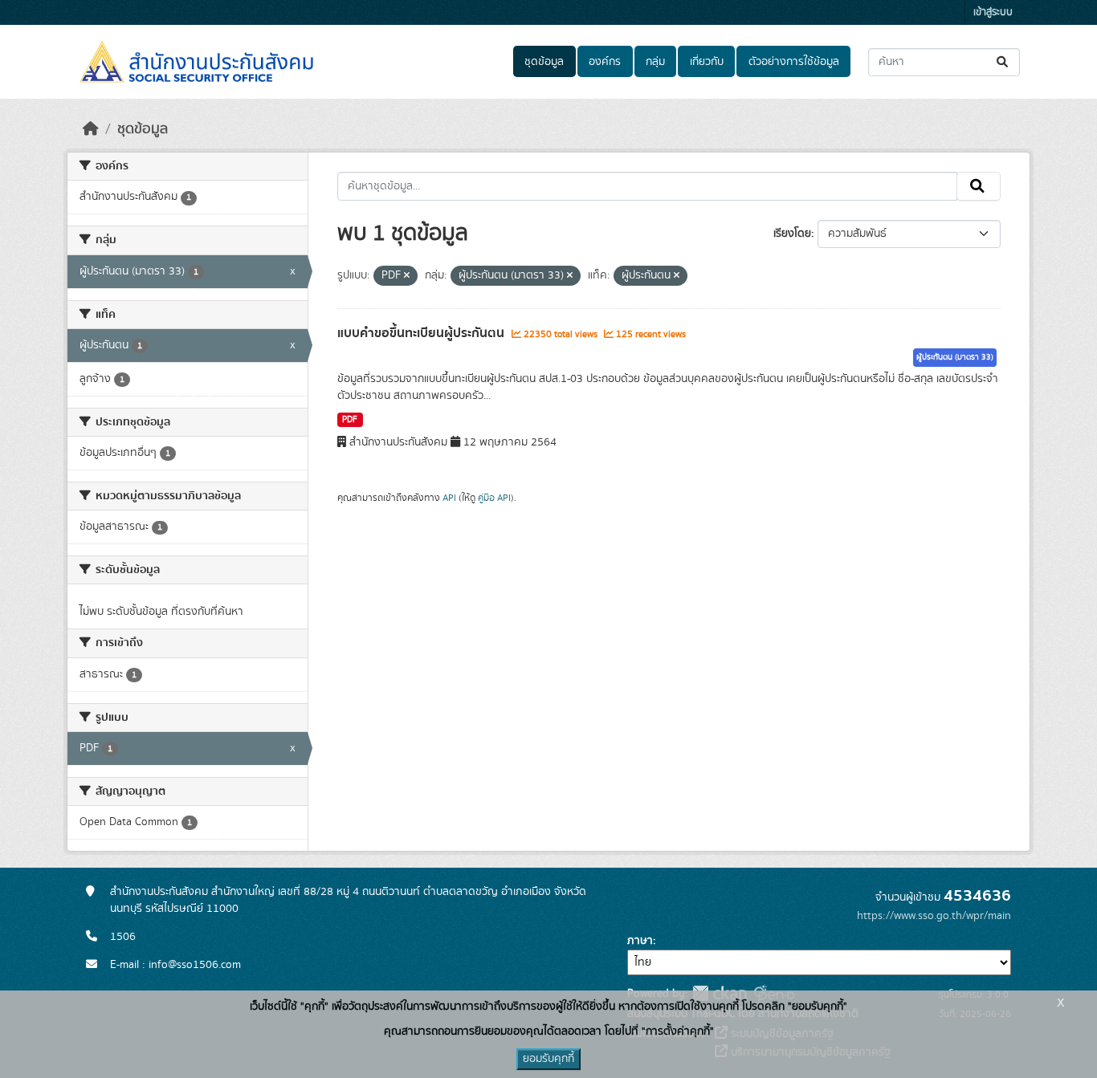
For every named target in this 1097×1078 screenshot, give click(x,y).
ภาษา (640, 941)
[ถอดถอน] (407, 276)
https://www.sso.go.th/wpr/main (934, 916)
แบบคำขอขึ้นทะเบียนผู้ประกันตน (422, 333)
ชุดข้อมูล (544, 62)
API (449, 497)
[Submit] (1003, 62)
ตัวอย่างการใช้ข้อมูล (793, 62)
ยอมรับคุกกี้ (548, 1059)
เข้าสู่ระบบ (993, 12)
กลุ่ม (655, 62)
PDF (349, 419)
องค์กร (605, 62)
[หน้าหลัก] (91, 129)
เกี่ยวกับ (707, 62)
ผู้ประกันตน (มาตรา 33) (954, 357)
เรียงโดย (792, 234)
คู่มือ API (494, 497)
